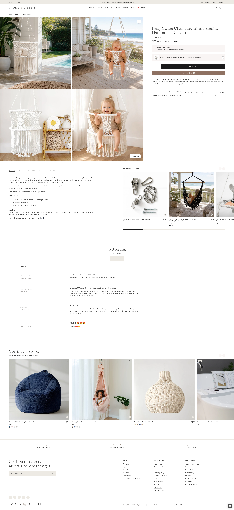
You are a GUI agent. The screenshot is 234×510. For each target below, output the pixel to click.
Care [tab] (34, 170)
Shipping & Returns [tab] (47, 170)
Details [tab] (12, 170)
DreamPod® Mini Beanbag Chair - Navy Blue (22, 422)
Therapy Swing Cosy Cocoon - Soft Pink (84, 422)
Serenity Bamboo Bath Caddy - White (208, 422)
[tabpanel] (51, 197)
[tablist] (60, 170)
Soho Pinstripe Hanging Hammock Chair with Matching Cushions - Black (182, 220)
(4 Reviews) (158, 37)
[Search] (213, 8)
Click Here (43, 218)
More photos (136, 156)
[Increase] (159, 66)
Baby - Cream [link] (27, 14)
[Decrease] (153, 66)
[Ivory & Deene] (60, 504)
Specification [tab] (23, 170)
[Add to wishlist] (165, 174)
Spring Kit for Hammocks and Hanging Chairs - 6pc (137, 220)
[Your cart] (224, 8)
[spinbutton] (156, 66)
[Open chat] (230, 506)
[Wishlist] (220, 8)
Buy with (188, 73)
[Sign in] (217, 8)
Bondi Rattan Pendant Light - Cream (145, 422)
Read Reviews (129, 2)
